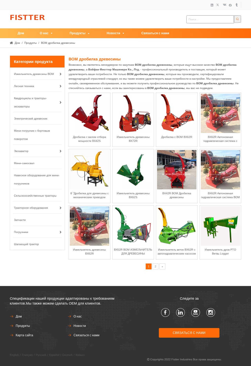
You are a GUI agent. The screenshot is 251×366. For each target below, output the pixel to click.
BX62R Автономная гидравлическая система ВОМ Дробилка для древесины (220, 195)
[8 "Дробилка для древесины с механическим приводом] (89, 169)
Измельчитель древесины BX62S (133, 195)
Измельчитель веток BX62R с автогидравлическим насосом (177, 251)
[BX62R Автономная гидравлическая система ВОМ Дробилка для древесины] (220, 169)
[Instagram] (210, 312)
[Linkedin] (212, 5)
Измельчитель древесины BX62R (89, 251)
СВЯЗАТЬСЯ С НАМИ (189, 333)
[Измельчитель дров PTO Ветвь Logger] (220, 225)
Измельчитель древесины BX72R (133, 138)
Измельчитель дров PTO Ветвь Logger (220, 251)
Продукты (23, 325)
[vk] (224, 5)
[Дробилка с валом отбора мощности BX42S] (89, 113)
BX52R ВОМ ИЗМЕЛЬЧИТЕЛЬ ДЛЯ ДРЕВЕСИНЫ (133, 251)
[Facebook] (230, 5)
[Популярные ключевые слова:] (237, 18)
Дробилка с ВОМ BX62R (176, 136)
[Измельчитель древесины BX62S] (133, 169)
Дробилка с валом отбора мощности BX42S (89, 138)
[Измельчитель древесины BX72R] (133, 113)
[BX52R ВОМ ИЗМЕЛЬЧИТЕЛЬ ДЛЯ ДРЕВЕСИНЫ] (133, 225)
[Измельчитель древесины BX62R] (89, 225)
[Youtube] (195, 312)
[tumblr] (236, 5)
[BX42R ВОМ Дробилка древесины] (176, 169)
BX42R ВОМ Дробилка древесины (176, 195)
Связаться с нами (86, 335)
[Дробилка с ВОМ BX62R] (176, 113)
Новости (80, 325)
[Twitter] (218, 5)
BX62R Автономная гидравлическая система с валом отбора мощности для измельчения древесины (220, 139)
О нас (78, 316)
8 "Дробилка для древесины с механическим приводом (89, 195)
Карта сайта (24, 335)
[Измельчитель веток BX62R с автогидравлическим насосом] (176, 225)
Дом (19, 316)
